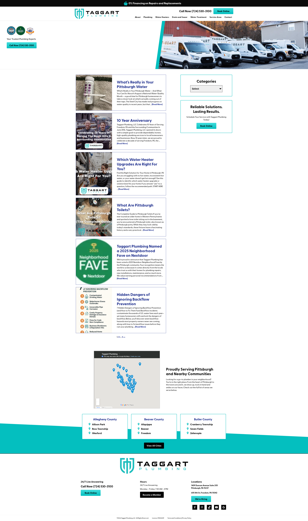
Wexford (97, 433)
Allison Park (98, 424)
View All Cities (154, 445)
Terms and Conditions (174, 518)
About (138, 17)
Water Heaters (162, 17)
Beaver (145, 428)
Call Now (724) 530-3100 (195, 11)
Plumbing (148, 17)
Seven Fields (196, 428)
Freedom (146, 433)
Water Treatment (198, 17)
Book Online (223, 11)
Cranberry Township (201, 424)
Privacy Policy (186, 518)
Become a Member (152, 494)
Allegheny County (105, 419)
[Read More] (157, 104)
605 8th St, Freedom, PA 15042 (204, 492)
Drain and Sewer (179, 17)
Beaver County (154, 419)
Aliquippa (146, 424)
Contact (228, 17)
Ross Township (100, 428)
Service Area (215, 17)
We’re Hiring (201, 499)
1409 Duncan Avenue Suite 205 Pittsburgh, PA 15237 (204, 486)
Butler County (203, 419)
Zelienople (196, 433)
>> (124, 337)
